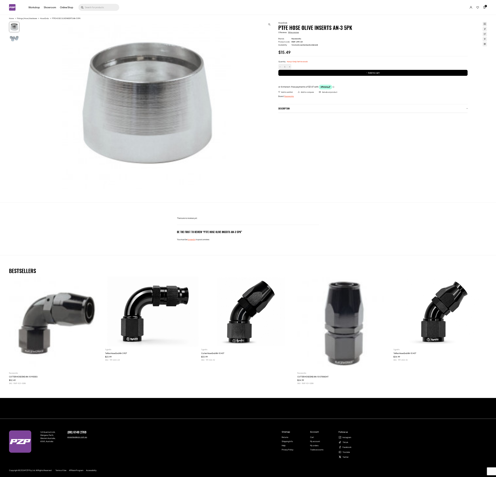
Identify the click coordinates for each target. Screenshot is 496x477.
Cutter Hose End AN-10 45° (212, 353)
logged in (192, 239)
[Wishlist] (477, 7)
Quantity (293, 62)
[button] (269, 24)
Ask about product (329, 92)
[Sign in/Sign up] (471, 7)
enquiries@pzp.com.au (77, 437)
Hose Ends (44, 18)
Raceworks (296, 39)
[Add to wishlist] (285, 92)
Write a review (293, 32)
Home (11, 18)
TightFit (108, 350)
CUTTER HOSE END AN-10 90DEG (23, 376)
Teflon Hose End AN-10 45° (404, 353)
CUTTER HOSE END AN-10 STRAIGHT (313, 376)
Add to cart (374, 72)
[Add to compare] (306, 92)
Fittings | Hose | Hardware (27, 18)
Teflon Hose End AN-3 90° (116, 353)
